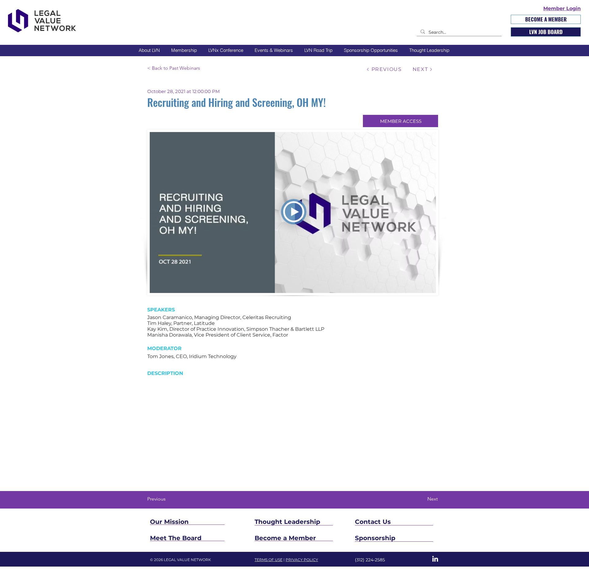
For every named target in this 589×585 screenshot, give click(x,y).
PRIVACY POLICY (302, 559)
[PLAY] (293, 211)
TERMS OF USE (269, 559)
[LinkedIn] (435, 559)
